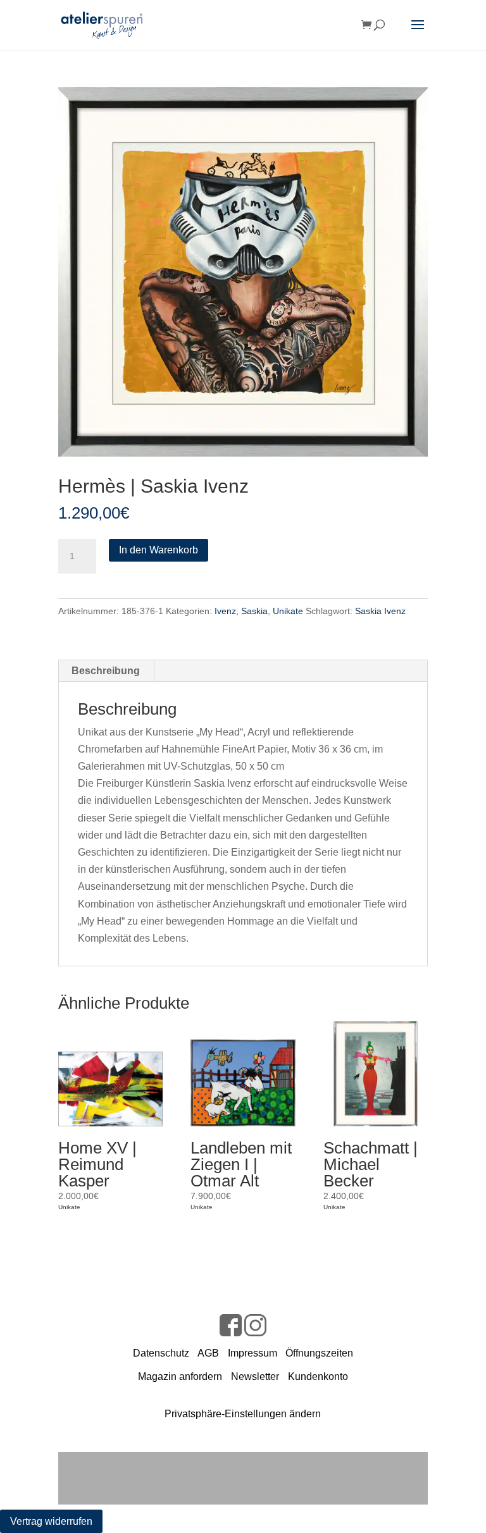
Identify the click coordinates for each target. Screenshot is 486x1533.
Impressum (252, 1353)
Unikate (288, 611)
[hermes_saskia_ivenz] (243, 272)
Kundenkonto (318, 1376)
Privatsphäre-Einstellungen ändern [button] (243, 1413)
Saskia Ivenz (380, 611)
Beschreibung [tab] (106, 670)
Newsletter (255, 1376)
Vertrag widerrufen (51, 1521)
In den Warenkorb (158, 550)
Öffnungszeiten (319, 1353)
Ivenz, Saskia (241, 611)
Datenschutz (161, 1353)
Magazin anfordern (180, 1376)
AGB (208, 1353)
